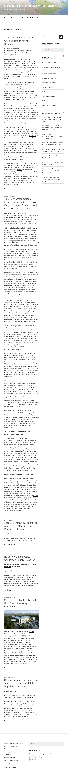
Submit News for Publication (30, 18)
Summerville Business (10, 767)
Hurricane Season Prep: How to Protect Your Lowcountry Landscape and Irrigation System (52, 136)
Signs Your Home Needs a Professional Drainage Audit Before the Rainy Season (52, 170)
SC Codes (32, 63)
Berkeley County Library (10, 757)
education (17, 68)
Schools (20, 646)
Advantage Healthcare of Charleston (52, 62)
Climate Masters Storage (49, 73)
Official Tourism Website (49, 105)
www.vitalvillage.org (26, 470)
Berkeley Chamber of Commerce (51, 101)
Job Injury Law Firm (47, 87)
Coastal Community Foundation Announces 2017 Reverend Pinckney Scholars (21, 526)
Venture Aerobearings (48, 96)
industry (31, 72)
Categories (14, 18)
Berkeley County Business (32, 6)
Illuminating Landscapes (49, 78)
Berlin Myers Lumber (48, 91)
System (11, 133)
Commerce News (10, 189)
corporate (7, 583)
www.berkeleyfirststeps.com (14, 510)
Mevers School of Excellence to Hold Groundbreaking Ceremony (20, 603)
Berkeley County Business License (13, 743)
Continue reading (9, 544)
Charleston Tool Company (49, 82)
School (27, 695)
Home (6, 18)
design (18, 374)
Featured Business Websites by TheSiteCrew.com (49, 57)
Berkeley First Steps (9, 764)
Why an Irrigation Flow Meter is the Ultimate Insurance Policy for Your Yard (52, 119)
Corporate (7, 567)
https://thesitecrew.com (36, 762)
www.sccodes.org (20, 123)
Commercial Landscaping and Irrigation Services (51, 113)
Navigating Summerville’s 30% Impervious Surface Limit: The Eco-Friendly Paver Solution (52, 127)
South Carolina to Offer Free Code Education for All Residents (19, 40)
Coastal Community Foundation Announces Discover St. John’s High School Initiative (21, 683)
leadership (32, 136)
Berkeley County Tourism (11, 760)
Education (29, 228)
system (35, 496)
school (22, 638)
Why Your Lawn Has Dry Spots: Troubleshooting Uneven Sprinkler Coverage (51, 179)
